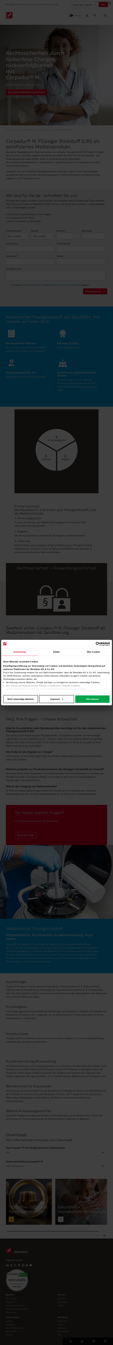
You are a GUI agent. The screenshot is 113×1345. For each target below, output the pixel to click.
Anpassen (55, 699)
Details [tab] (56, 652)
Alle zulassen (92, 699)
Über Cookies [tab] (93, 652)
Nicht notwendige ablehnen (20, 699)
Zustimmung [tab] (20, 652)
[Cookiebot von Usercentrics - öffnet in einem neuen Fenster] (98, 644)
